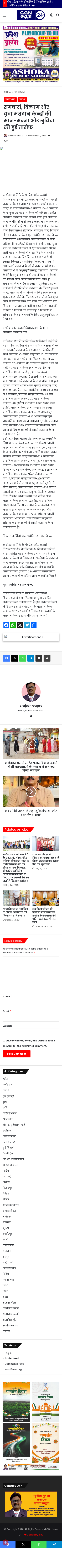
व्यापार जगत (8, 1279)
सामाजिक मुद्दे (9, 1320)
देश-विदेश (8, 1153)
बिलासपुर (7, 1188)
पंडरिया (6, 1170)
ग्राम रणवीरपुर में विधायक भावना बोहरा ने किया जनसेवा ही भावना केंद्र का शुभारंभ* (45, 859)
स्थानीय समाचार (10, 1325)
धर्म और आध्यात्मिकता (13, 1159)
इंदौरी (5, 1079)
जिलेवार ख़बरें (9, 1136)
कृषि (5, 1107)
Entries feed (12, 1358)
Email (7, 1011)
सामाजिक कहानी (11, 1308)
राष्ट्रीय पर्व (8, 1262)
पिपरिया (6, 1182)
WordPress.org (13, 1369)
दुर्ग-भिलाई (8, 1148)
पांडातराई (7, 1176)
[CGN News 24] (31, 15)
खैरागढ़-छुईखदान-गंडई (14, 1125)
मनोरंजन (7, 1216)
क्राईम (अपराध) (10, 1113)
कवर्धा (22, 99)
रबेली (5, 1239)
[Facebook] (6, 658)
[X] (14, 658)
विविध (6, 1274)
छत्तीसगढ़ (7, 1130)
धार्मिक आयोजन (10, 1165)
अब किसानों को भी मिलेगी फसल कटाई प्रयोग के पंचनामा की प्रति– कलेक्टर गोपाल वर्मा (44, 915)
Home (9, 92)
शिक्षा (5, 1285)
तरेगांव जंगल (9, 1142)
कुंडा (5, 1102)
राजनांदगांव (8, 1245)
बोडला (6, 1199)
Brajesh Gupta (15, 135)
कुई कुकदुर (8, 1096)
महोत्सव (7, 1222)
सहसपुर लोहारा (10, 1302)
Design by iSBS (35, 1534)
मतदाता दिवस (9, 1211)
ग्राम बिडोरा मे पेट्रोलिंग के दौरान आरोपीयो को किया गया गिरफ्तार (15, 912)
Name (7, 996)
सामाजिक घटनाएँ (11, 1314)
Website (7, 1026)
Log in (8, 1353)
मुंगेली (6, 1228)
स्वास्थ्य (6, 1331)
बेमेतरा (6, 1193)
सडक (5, 1297)
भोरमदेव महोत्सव (11, 1205)
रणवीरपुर (7, 1234)
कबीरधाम (20, 92)
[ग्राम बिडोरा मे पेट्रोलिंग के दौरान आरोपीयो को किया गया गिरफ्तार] (16, 898)
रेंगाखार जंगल (9, 1268)
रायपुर (6, 1256)
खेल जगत (7, 1119)
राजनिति (7, 1251)
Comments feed (14, 1364)
